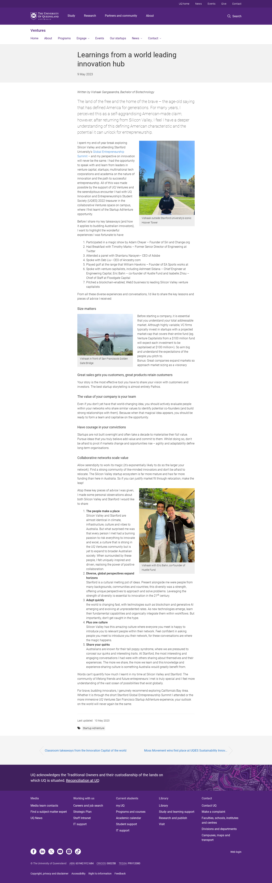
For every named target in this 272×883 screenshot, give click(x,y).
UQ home (184, 3)
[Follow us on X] (51, 851)
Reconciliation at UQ (82, 780)
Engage (81, 38)
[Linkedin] (42, 851)
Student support (126, 824)
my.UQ (120, 805)
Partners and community (121, 15)
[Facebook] (33, 851)
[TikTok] (78, 851)
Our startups (118, 38)
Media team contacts (44, 805)
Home (34, 38)
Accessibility (78, 873)
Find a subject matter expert (49, 811)
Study (71, 15)
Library (163, 805)
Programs (64, 38)
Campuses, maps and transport (216, 837)
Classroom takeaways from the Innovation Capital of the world (85, 750)
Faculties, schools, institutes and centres (220, 820)
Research (90, 15)
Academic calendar (128, 818)
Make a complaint (213, 811)
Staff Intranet (82, 818)
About (150, 15)
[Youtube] (60, 851)
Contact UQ (209, 805)
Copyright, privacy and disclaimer (49, 873)
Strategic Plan (82, 811)
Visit (162, 824)
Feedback (120, 873)
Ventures (38, 30)
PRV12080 (134, 863)
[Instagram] (69, 851)
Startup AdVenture (93, 728)
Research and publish (173, 818)
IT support (80, 824)
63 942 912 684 (85, 863)
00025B (111, 863)
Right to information (100, 873)
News (198, 3)
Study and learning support (176, 811)
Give (223, 3)
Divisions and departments (219, 829)
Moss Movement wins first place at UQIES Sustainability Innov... (185, 750)
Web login (235, 851)
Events (211, 3)
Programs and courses (130, 811)
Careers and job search (88, 805)
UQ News (36, 818)
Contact (236, 3)
